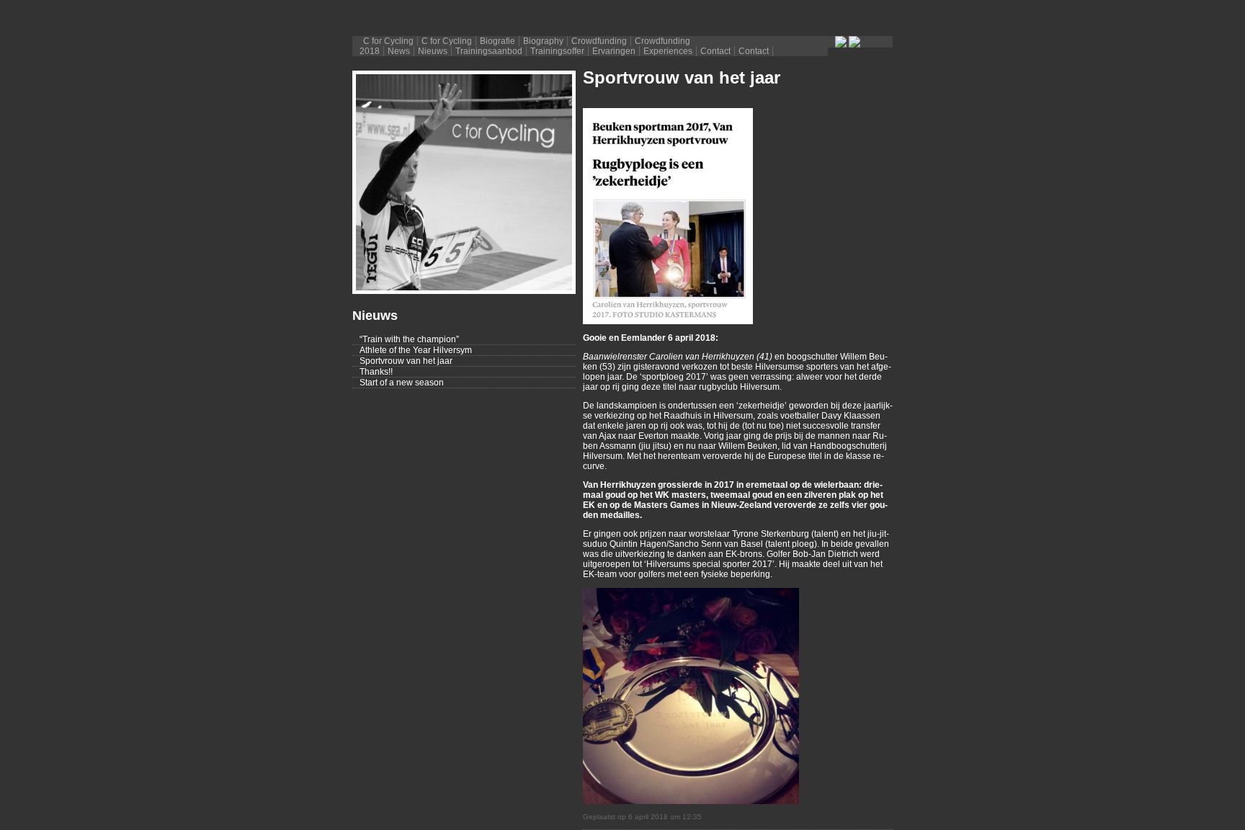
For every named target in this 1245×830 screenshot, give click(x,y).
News (399, 51)
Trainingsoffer (557, 51)
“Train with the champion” (409, 339)
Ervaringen (613, 51)
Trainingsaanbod (488, 51)
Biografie (497, 41)
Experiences (667, 51)
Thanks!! (376, 372)
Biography (543, 41)
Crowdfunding (599, 41)
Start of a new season (402, 383)
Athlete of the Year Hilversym (416, 350)
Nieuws (432, 51)
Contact (715, 51)
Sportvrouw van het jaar (406, 361)
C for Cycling (388, 41)
